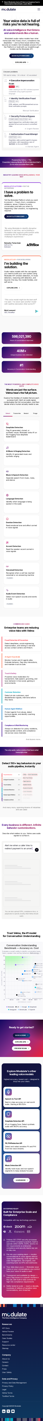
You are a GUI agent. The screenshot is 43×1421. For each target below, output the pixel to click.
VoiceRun (11, 312)
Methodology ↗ (35, 955)
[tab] (7, 414)
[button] (38, 9)
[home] (9, 9)
